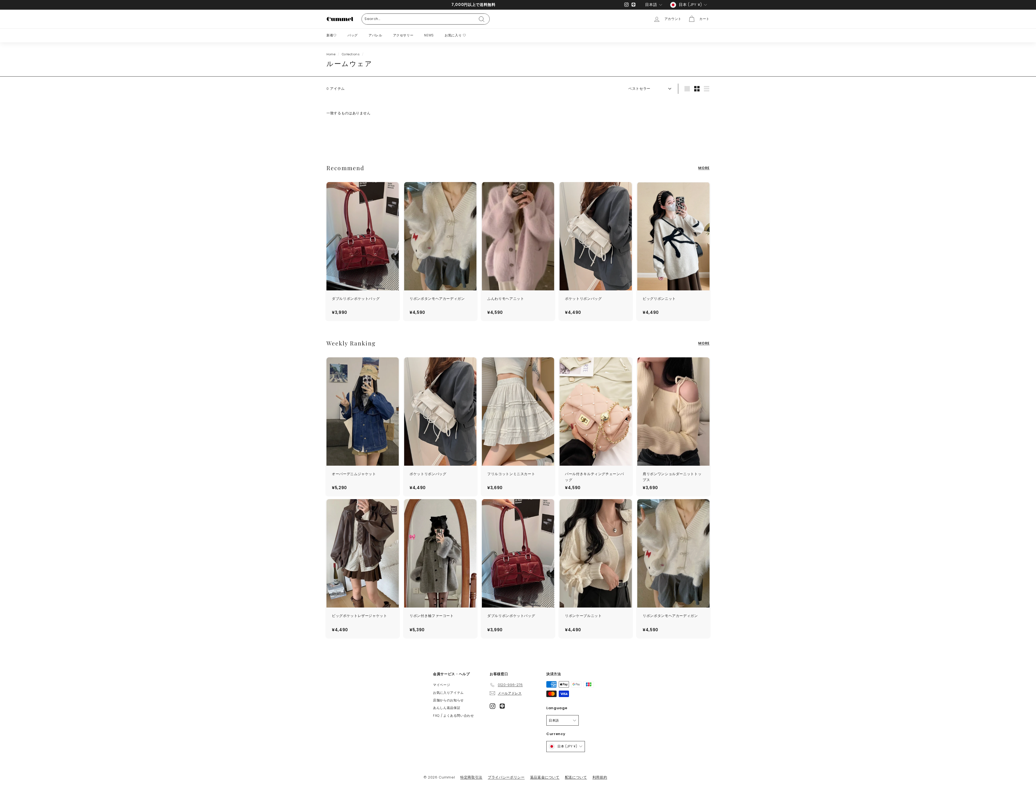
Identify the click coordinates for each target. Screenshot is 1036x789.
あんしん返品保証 (446, 707)
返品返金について (545, 777)
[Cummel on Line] (502, 706)
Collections (351, 54)
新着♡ (331, 35)
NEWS (429, 35)
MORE (704, 167)
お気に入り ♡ (455, 35)
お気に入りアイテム (448, 692)
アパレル (375, 35)
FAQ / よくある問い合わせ (453, 715)
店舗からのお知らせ (448, 700)
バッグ (352, 35)
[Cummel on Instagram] (492, 706)
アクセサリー (403, 35)
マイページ (441, 684)
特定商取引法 (471, 777)
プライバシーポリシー (506, 777)
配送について (576, 777)
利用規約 (599, 777)
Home (331, 54)
